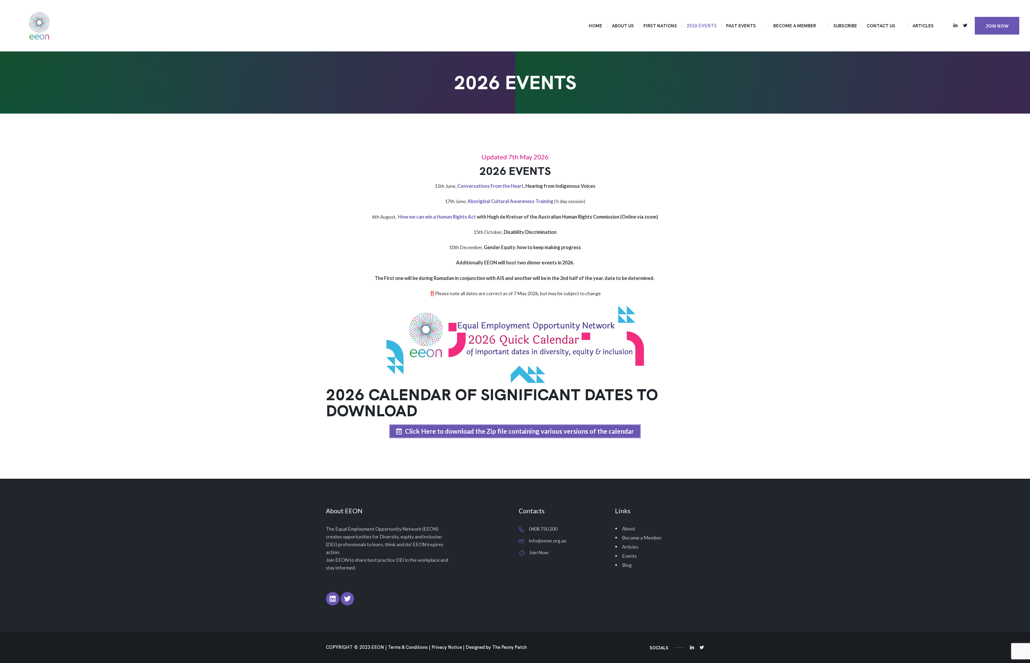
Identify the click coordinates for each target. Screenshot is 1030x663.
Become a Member (642, 538)
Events (629, 556)
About (628, 528)
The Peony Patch (509, 647)
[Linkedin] (332, 598)
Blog (627, 565)
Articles (630, 547)
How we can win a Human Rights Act (437, 217)
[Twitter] (347, 598)
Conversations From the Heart (490, 186)
